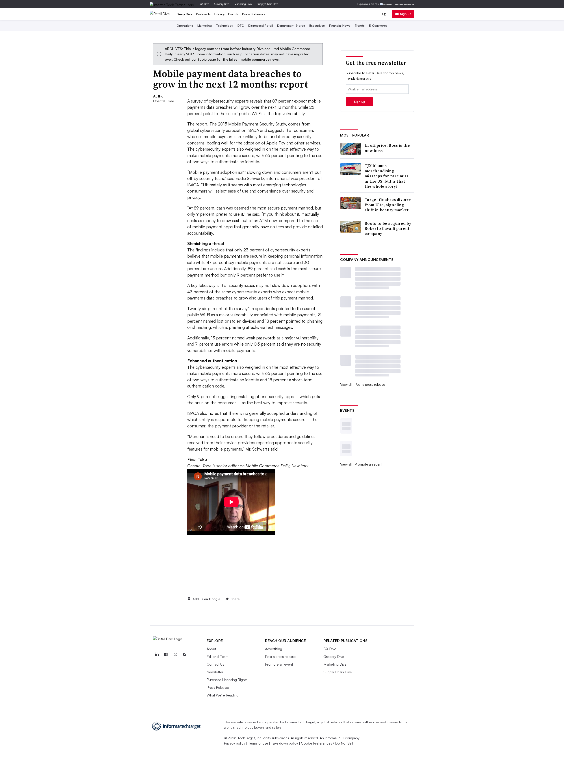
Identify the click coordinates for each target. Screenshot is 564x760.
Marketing (204, 25)
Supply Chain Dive (267, 4)
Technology (224, 25)
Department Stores (291, 25)
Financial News (339, 25)
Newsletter (215, 672)
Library (219, 14)
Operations (185, 25)
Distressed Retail (260, 25)
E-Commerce (378, 25)
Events (233, 14)
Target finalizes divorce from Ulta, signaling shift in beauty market (388, 204)
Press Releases (253, 14)
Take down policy (284, 743)
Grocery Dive (221, 4)
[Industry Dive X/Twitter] (175, 654)
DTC (240, 25)
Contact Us (215, 664)
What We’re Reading (222, 695)
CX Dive (204, 4)
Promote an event (368, 464)
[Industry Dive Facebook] (166, 654)
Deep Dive (185, 14)
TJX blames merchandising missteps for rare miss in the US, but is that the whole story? (387, 176)
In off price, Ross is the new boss (387, 148)
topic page (207, 59)
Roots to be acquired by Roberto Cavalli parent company (388, 228)
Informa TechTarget (300, 722)
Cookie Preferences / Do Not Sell (327, 743)
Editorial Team (217, 656)
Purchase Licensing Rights (227, 680)
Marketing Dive (243, 4)
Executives (317, 25)
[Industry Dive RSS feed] (184, 654)
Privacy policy (234, 743)
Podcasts (203, 14)
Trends (360, 25)
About (211, 649)
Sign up (406, 14)
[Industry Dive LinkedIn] (156, 654)
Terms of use (258, 743)
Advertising (273, 649)
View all (346, 384)
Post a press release (369, 384)
